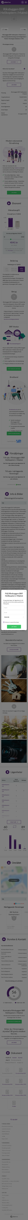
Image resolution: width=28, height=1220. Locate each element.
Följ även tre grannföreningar (12, 622)
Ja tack (14, 626)
